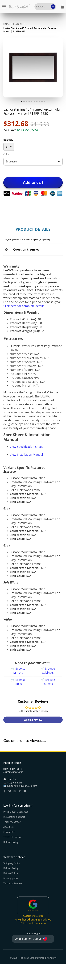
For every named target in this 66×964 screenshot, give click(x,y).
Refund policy (10, 842)
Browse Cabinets (48, 671)
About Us (8, 827)
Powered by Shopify (45, 957)
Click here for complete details (23, 306)
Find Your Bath (27, 957)
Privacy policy (11, 878)
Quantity (8, 139)
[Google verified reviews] (33, 905)
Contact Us (9, 832)
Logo (19, 6)
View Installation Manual (26, 454)
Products (18, 23)
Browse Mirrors (19, 671)
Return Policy (10, 873)
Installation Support (14, 817)
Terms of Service (12, 837)
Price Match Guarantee (15, 811)
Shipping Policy (11, 863)
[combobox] (45, 6)
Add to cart (33, 182)
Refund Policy (10, 868)
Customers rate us (33, 915)
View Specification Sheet (26, 447)
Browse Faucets (49, 682)
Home (6, 23)
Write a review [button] (33, 720)
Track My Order (12, 822)
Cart (62, 7)
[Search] (53, 6)
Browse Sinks (20, 682)
